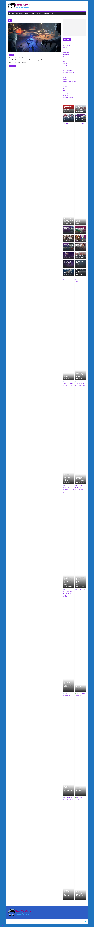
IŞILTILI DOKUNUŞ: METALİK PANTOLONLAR (80, 894)
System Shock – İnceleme (68, 375)
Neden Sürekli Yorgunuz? (80, 229)
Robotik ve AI (66, 84)
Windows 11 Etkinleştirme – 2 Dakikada (68, 220)
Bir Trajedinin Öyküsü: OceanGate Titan (68, 271)
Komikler (65, 77)
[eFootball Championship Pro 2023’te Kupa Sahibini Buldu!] (80, 432)
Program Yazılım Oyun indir (69, 81)
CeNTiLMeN (12, 57)
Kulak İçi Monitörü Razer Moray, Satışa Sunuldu (68, 262)
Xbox (48, 57)
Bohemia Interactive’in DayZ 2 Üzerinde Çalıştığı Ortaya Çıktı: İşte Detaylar (68, 684)
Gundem (65, 63)
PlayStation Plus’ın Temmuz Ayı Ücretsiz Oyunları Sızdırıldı (68, 477)
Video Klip (65, 93)
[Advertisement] (74, 27)
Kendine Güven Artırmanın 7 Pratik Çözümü (68, 237)
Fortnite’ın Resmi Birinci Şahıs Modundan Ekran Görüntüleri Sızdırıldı (80, 580)
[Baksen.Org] (9, 13)
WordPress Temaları (17, 13)
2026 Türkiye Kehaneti (67, 117)
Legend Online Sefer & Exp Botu (80, 117)
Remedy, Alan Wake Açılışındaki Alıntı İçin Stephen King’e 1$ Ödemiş (80, 269)
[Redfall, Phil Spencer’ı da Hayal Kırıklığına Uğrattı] (34, 37)
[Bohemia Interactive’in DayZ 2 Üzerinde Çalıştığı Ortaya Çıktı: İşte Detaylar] (68, 640)
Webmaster (46, 13)
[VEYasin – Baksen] (80, 173)
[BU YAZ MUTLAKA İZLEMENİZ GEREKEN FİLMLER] (68, 848)
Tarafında (45, 57)
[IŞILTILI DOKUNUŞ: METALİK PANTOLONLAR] (80, 848)
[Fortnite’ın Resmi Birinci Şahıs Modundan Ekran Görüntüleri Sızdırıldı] (80, 536)
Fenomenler (66, 54)
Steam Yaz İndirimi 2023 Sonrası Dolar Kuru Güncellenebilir (80, 261)
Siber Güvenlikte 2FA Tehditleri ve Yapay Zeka (68, 245)
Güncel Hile (66, 61)
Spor (64, 88)
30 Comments (26, 57)
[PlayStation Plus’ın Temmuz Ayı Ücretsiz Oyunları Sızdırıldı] (68, 432)
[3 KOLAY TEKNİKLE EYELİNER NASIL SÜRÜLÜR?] (80, 744)
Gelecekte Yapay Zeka (68, 254)
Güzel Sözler (66, 65)
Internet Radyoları (67, 70)
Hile (52, 13)
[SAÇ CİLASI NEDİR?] (80, 640)
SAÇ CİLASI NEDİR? (79, 687)
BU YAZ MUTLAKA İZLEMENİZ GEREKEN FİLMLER (67, 893)
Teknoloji (11, 54)
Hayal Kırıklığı (33, 57)
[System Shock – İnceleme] (68, 328)
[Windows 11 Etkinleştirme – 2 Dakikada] (68, 173)
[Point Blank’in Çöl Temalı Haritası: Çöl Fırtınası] (80, 328)
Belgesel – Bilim (67, 45)
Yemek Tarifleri (66, 102)
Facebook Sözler (67, 52)
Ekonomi (65, 47)
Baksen (65, 43)
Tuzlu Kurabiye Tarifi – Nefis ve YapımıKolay (80, 237)
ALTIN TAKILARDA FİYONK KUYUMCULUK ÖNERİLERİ (68, 789)
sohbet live (3, 925)
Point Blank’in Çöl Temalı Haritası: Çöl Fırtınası (79, 374)
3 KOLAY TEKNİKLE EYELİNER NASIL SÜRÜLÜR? (80, 790)
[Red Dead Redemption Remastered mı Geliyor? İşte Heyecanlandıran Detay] (68, 536)
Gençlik (38, 13)
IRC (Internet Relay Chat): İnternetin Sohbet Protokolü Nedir (80, 252)
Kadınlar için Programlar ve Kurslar (80, 245)
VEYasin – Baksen (78, 220)
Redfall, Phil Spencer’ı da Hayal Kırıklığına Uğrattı (28, 60)
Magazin (65, 79)
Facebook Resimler (67, 50)
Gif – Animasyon (67, 59)
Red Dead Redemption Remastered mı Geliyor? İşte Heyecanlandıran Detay (68, 580)
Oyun (37, 57)
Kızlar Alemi (66, 75)
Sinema (32, 13)
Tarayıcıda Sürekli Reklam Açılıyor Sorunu (80, 108)
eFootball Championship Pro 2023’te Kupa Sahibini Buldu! (80, 478)
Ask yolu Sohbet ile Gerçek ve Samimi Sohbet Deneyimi (68, 107)
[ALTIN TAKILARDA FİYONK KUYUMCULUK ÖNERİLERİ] (68, 744)
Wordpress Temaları (68, 97)
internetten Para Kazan (68, 72)
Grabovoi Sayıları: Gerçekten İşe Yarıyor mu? (68, 228)
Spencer (40, 57)
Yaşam (26, 13)
